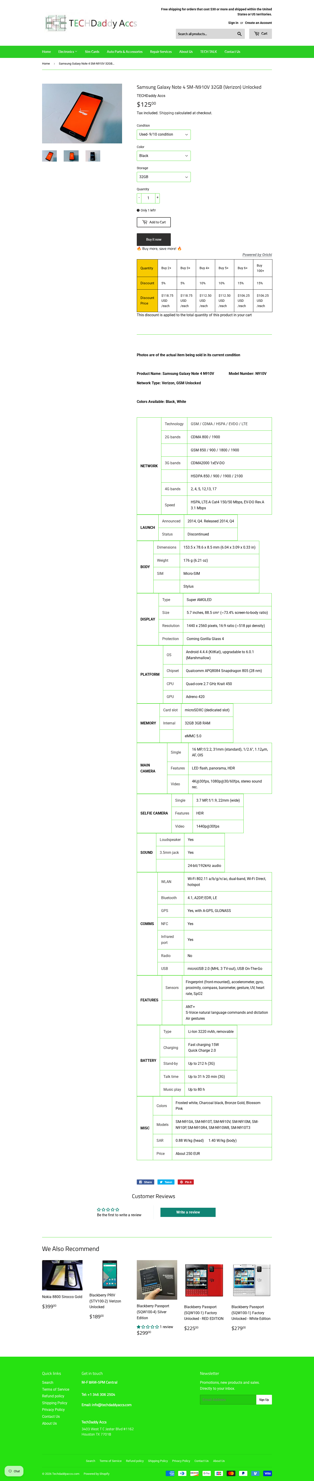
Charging (170, 1047)
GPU (170, 697)
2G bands (172, 437)
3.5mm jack (169, 852)
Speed (170, 505)
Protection (170, 639)
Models (162, 1124)
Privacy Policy (53, 1409)
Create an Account (258, 23)
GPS (164, 911)
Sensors (172, 987)
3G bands (172, 463)
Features (178, 768)
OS (169, 655)
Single (176, 752)
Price (161, 1153)
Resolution (171, 626)
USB (164, 968)
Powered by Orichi (257, 255)
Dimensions (166, 547)
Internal (169, 723)
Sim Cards (92, 52)
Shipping (166, 113)
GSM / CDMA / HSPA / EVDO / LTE (219, 424)
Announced (171, 521)
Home (46, 52)
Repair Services (161, 52)
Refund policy (53, 1396)
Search (47, 1382)
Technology (174, 424)
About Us (186, 52)
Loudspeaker (170, 839)
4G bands (172, 489)
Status (167, 534)
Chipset (173, 671)
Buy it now (153, 239)
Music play (172, 1089)
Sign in (233, 23)
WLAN (166, 882)
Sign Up (264, 1399)
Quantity (143, 189)
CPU (170, 684)
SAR (160, 1140)
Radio (166, 956)
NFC (164, 924)
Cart (264, 33)
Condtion (143, 125)
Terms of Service (55, 1389)
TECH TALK (208, 52)
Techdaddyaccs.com (65, 1473)
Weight (162, 560)
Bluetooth (169, 898)
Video (175, 784)
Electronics (66, 52)
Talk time (170, 1076)
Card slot (170, 710)
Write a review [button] (188, 1212)
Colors (162, 1106)
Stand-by (170, 1063)
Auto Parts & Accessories (125, 52)
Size (165, 612)
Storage (142, 168)
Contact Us (232, 52)
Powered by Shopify (96, 1473)
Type (166, 600)
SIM (160, 573)
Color (140, 147)
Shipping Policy (54, 1403)
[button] (148, 1327)
